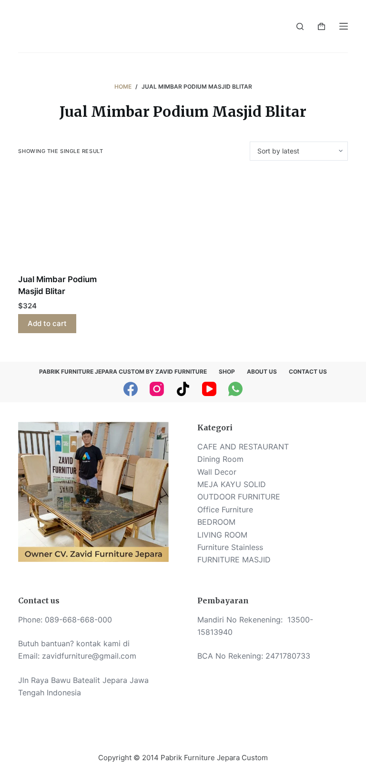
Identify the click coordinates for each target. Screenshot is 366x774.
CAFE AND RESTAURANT (243, 446)
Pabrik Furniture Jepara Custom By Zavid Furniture (123, 371)
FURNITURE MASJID (234, 559)
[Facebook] (130, 389)
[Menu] (343, 26)
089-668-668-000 (78, 619)
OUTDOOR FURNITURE (238, 496)
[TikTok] (183, 389)
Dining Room (220, 459)
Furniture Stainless (230, 547)
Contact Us (308, 371)
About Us (262, 371)
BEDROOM (216, 522)
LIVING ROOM (222, 535)
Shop (227, 371)
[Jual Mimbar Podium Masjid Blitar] (67, 222)
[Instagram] (157, 389)
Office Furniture (225, 509)
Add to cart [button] (47, 323)
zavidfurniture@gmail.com (89, 656)
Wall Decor (216, 472)
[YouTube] (209, 389)
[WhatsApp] (235, 389)
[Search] (300, 26)
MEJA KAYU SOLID (231, 484)
